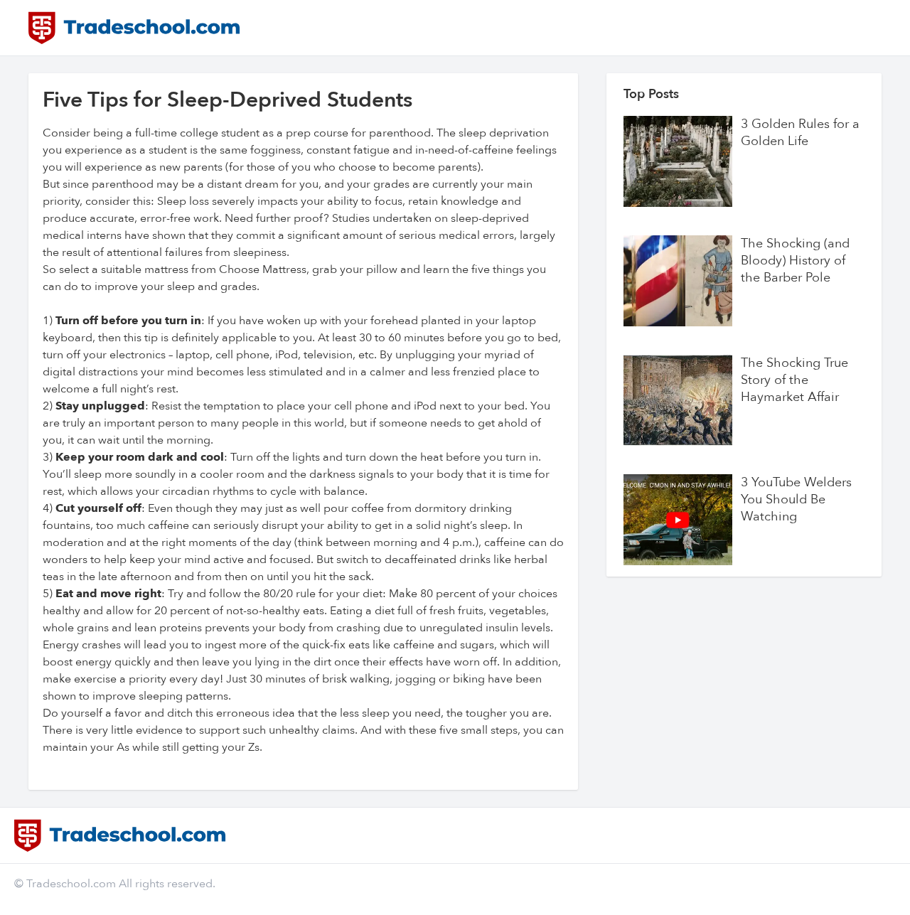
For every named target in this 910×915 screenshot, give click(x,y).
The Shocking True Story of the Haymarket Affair (794, 380)
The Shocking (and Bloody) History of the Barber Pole (795, 261)
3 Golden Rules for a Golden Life (800, 133)
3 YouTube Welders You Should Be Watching (796, 499)
